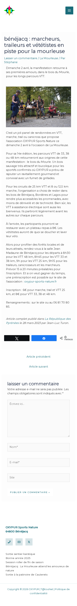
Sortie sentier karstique (20, 553)
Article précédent (38, 356)
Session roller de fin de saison (25, 562)
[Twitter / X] (29, 541)
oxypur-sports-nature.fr (40, 281)
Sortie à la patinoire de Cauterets (26, 574)
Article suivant (38, 366)
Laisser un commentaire (20, 58)
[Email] (19, 541)
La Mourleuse (49, 58)
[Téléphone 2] (9, 541)
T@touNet (47, 589)
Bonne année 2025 (18, 558)
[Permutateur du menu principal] (69, 10)
